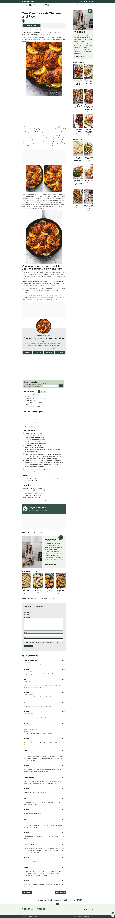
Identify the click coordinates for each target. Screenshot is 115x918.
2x (41, 391)
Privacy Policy (76, 916)
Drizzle (27, 447)
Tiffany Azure (44, 341)
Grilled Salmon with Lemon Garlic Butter (88, 81)
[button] (45, 26)
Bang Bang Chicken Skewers (78, 106)
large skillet (33, 454)
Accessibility (82, 916)
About (88, 4)
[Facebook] (87, 1)
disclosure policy (42, 29)
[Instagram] (81, 1)
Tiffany (26, 20)
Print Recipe (60, 352)
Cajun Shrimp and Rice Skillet (29, 41)
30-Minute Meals (69, 4)
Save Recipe (27, 352)
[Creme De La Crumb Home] (35, 5)
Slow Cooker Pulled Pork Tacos (61, 590)
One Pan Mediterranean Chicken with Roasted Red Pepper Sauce (45, 39)
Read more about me (50, 564)
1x (39, 391)
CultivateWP (91, 916)
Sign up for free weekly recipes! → (28, 1)
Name (26, 632)
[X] (89, 1)
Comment (27, 617)
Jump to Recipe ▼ (31, 25)
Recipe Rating (28, 612)
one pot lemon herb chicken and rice (49, 136)
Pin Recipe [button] (38, 352)
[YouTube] (84, 1)
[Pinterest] (92, 1)
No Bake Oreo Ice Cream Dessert (88, 207)
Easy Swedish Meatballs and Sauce (26, 590)
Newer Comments (60, 892)
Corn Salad (78, 205)
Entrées (77, 4)
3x (44, 391)
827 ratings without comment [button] (47, 598)
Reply (63, 660)
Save (61, 385)
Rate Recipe (49, 352)
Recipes (83, 4)
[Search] (92, 5)
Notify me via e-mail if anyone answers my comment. (41, 642)
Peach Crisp (89, 180)
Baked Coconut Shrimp (49, 590)
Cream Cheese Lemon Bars (78, 159)
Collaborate (34, 911)
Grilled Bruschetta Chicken (88, 131)
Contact (42, 911)
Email (45, 383)
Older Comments (27, 892)
